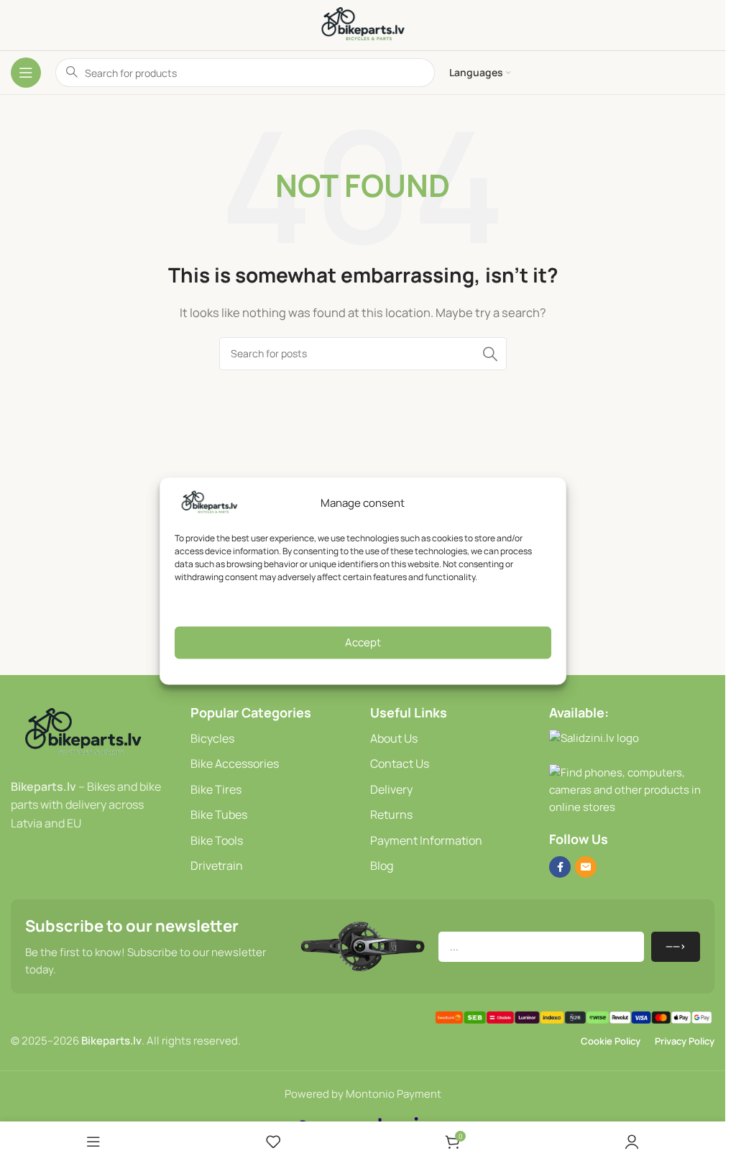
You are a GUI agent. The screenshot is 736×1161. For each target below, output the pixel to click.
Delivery (391, 789)
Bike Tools (216, 840)
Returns (391, 814)
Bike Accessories (234, 763)
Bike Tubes (218, 814)
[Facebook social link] (560, 867)
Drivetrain (216, 865)
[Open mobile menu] (26, 72)
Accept (363, 642)
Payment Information (426, 840)
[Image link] (83, 732)
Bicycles (212, 738)
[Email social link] (586, 867)
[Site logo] (363, 24)
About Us (394, 738)
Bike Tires (216, 789)
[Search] (490, 353)
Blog (381, 865)
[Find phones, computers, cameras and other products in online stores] (631, 789)
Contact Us (399, 763)
